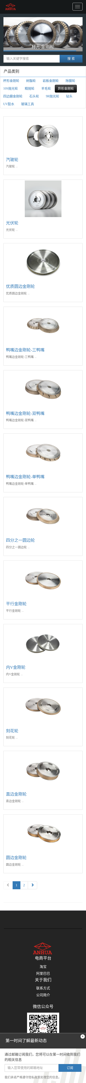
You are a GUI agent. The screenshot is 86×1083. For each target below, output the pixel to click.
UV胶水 (8, 104)
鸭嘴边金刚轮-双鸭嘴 (25, 413)
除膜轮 (70, 80)
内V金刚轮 (15, 667)
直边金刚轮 (16, 794)
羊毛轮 (46, 88)
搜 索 (71, 58)
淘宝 (43, 967)
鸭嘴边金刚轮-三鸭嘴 (25, 350)
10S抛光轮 (10, 88)
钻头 (69, 96)
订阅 (70, 1068)
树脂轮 (43, 49)
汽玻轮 (12, 159)
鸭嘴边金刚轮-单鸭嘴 (25, 477)
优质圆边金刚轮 (20, 286)
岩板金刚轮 (51, 80)
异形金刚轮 (66, 88)
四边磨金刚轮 (12, 96)
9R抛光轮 (52, 96)
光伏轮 (12, 223)
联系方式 (43, 988)
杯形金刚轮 (11, 80)
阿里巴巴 (43, 973)
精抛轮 (29, 88)
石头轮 (34, 96)
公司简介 (43, 995)
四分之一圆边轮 (20, 540)
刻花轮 (12, 731)
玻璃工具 (27, 104)
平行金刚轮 (16, 604)
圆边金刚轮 (16, 857)
